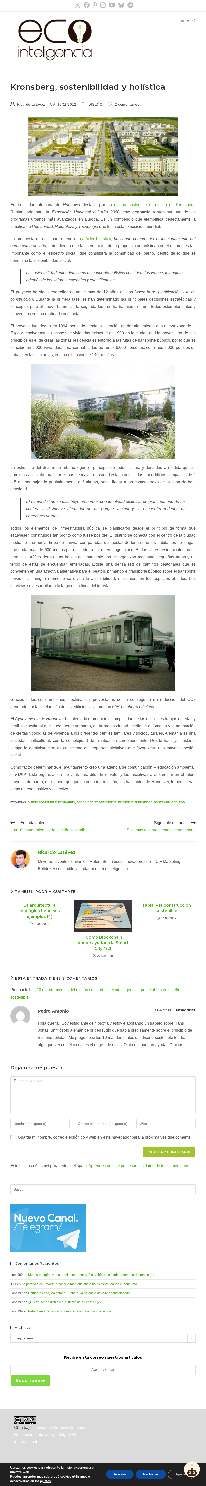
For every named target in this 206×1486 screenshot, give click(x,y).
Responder (186, 1010)
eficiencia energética (135, 802)
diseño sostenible (42, 802)
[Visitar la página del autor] (20, 859)
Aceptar (120, 1474)
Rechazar (150, 1474)
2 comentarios (127, 104)
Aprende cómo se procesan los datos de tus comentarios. (139, 1166)
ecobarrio (66, 802)
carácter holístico (95, 239)
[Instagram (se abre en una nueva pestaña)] (103, 5)
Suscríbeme (30, 1380)
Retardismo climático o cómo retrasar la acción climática (69, 1311)
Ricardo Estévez (31, 104)
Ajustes (181, 1474)
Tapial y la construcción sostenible (166, 908)
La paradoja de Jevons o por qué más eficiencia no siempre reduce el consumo (79, 1284)
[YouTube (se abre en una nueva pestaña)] (112, 5)
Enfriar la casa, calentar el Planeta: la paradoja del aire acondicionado (79, 1293)
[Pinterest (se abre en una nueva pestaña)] (95, 5)
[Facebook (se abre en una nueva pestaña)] (86, 5)
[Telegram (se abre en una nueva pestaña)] (129, 5)
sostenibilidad (165, 802)
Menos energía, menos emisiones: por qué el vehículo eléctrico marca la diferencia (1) (91, 1275)
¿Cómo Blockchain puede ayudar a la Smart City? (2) (103, 943)
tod (182, 802)
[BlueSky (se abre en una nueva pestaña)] (121, 5)
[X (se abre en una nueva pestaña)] (77, 5)
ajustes (45, 1481)
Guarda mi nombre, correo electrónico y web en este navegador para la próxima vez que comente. (105, 1137)
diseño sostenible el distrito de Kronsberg (154, 205)
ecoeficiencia (106, 802)
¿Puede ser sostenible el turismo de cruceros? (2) (64, 1302)
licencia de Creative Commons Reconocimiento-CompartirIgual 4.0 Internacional (50, 1434)
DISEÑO (95, 104)
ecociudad (85, 802)
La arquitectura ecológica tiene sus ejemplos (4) (39, 911)
